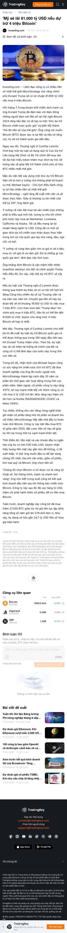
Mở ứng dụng (55, 926)
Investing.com (16, 30)
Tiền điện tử (24, 12)
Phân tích (8, 12)
